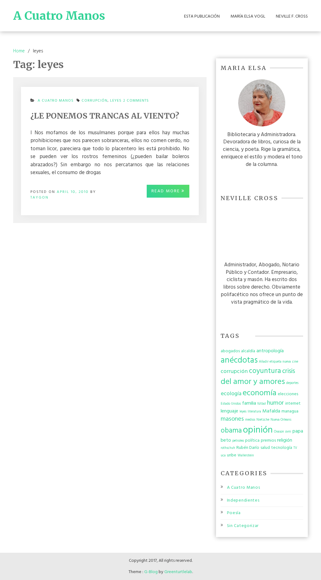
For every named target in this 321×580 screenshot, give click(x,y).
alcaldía (248, 351)
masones (232, 419)
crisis (288, 371)
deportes (292, 383)
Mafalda (271, 411)
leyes (116, 101)
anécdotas (239, 360)
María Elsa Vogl (247, 16)
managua (290, 411)
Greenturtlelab (178, 572)
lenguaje (229, 411)
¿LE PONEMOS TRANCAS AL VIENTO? (104, 116)
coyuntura (265, 371)
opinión (258, 430)
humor (275, 403)
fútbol (261, 404)
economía (259, 393)
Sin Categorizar (243, 525)
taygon (39, 197)
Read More (166, 191)
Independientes (243, 500)
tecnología (281, 447)
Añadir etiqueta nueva (275, 361)
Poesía (234, 513)
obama (231, 430)
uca (223, 455)
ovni (288, 431)
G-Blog (151, 572)
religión (284, 440)
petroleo (238, 441)
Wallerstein (246, 455)
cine (295, 361)
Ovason (279, 431)
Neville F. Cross (292, 16)
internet (293, 403)
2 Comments (136, 102)
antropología (270, 351)
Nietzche (262, 420)
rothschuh (228, 448)
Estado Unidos (231, 404)
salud (265, 447)
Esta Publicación (202, 16)
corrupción (95, 101)
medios (250, 420)
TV (295, 448)
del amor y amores (253, 381)
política (252, 440)
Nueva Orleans (281, 420)
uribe (231, 455)
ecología (231, 393)
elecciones (288, 394)
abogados (230, 351)
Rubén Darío (247, 447)
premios (268, 440)
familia (249, 403)
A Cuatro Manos (59, 15)
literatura (254, 411)
